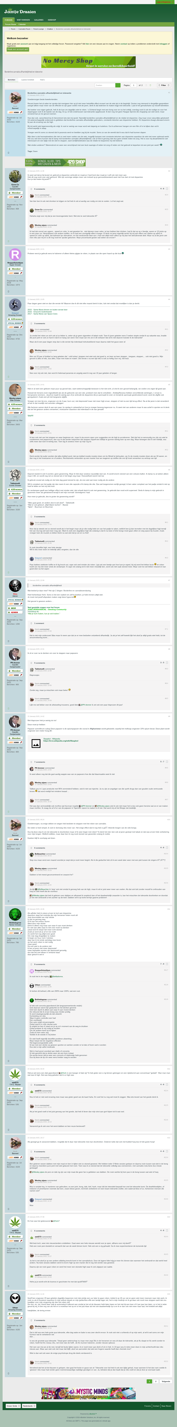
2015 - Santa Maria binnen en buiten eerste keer (48, 310)
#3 (169, 249)
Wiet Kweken (23, 20)
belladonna (58, 976)
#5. (166, 431)
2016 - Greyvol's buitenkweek (40, 312)
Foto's (42, 80)
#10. (166, 854)
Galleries (38, 20)
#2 (169, 171)
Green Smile (12, 1406)
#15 (168, 1294)
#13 (168, 1138)
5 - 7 (162, 762)
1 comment (39, 623)
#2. (166, 195)
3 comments (39, 323)
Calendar (22, 24)
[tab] (11, 80)
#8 (169, 649)
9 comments (39, 964)
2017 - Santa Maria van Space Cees (42, 314)
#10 (168, 820)
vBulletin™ (93, 1414)
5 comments (39, 663)
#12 (168, 1069)
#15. (166, 1326)
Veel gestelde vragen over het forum (43, 607)
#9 (169, 716)
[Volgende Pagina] (150, 85)
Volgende (166, 1381)
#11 (169, 909)
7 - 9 (162, 964)
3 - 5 (162, 663)
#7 (169, 580)
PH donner (87, 705)
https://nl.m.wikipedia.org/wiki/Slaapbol (60, 741)
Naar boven (166, 1406)
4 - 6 (162, 189)
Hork (64, 1073)
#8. (166, 669)
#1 (169, 93)
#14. (166, 1236)
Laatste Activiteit (27, 80)
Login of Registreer (164, 2)
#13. (166, 1157)
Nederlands (28, 1406)
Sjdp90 (30, 416)
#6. (166, 522)
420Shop (52, 20)
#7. (166, 629)
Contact (156, 1406)
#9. (166, 768)
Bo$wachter (44, 889)
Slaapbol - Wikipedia (51, 739)
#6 (169, 470)
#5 (169, 385)
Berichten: (11, 122)
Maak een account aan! (18, 49)
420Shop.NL (34, 611)
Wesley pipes (104, 806)
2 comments (39, 425)
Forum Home (10, 24)
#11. (166, 970)
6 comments (39, 189)
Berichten (11, 80)
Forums (8, 20)
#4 (169, 299)
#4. (166, 329)
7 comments (39, 762)
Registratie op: (13, 118)
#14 (168, 1217)
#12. (166, 1091)
